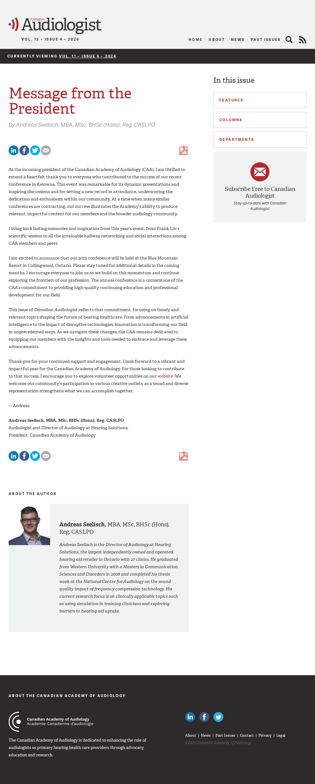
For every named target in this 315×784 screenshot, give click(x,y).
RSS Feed (302, 39)
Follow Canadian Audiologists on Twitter (218, 717)
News (238, 39)
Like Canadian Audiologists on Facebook (204, 717)
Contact (247, 735)
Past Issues (266, 39)
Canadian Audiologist (55, 26)
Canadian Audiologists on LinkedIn (190, 717)
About (217, 39)
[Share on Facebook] (24, 154)
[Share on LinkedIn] (13, 154)
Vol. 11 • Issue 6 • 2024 (88, 56)
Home (196, 39)
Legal (280, 735)
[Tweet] (35, 154)
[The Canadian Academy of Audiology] (51, 722)
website (165, 376)
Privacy (265, 735)
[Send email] (46, 154)
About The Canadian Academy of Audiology (67, 695)
